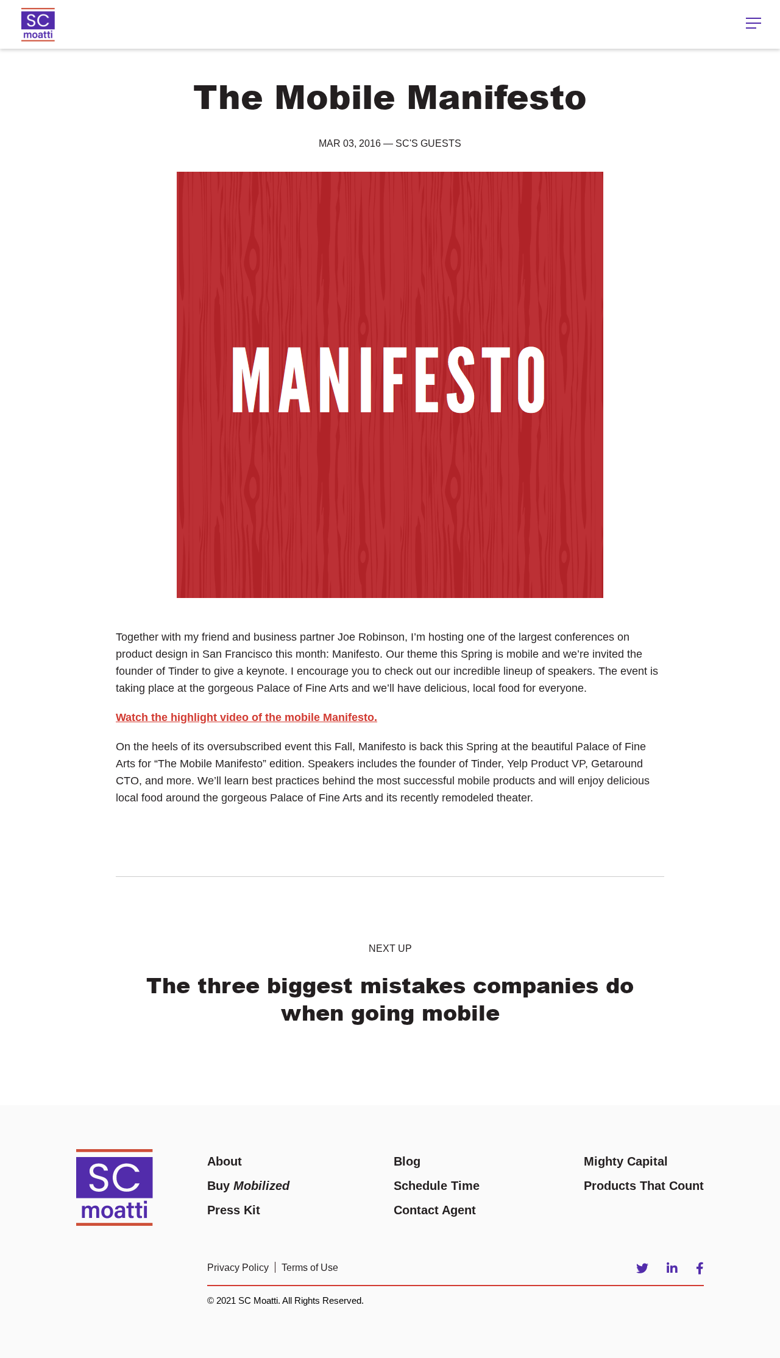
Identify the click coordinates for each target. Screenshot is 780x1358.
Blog (407, 1161)
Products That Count (644, 1185)
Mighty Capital (626, 1161)
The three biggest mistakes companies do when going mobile (390, 998)
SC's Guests (428, 143)
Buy (248, 1185)
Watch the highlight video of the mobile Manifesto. (246, 717)
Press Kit (233, 1210)
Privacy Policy (238, 1267)
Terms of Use (310, 1267)
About (224, 1161)
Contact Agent (435, 1210)
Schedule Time (437, 1185)
